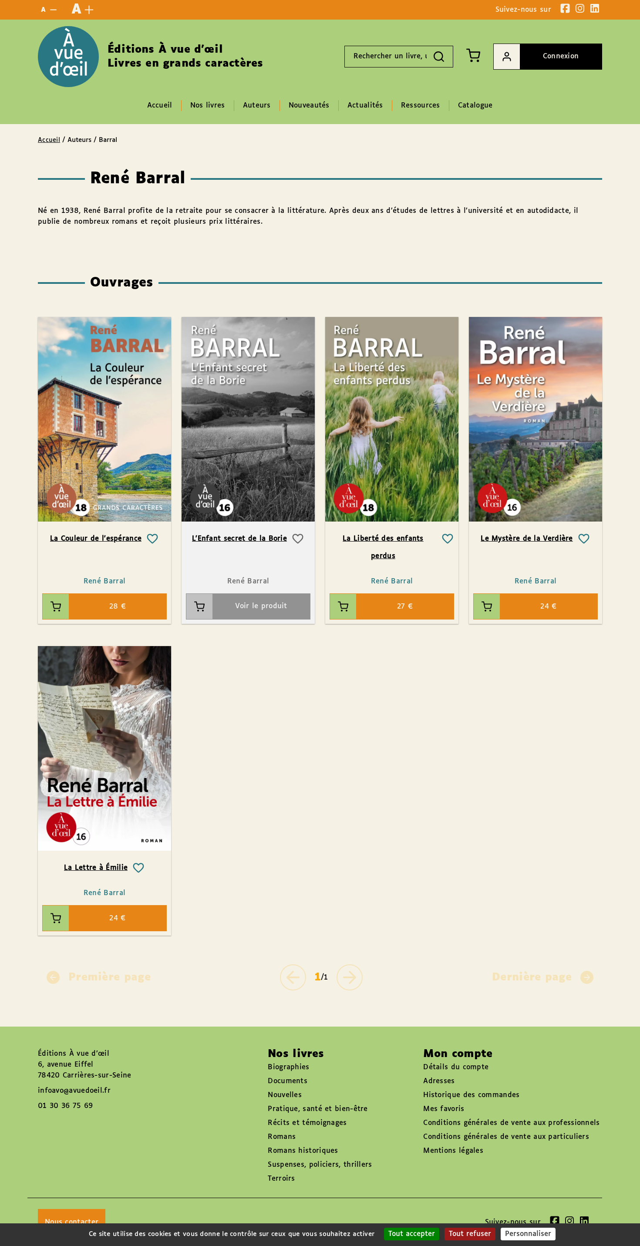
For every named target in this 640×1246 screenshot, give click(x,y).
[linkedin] (594, 8)
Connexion (561, 56)
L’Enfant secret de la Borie (239, 538)
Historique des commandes (471, 1095)
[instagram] (580, 8)
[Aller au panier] (473, 55)
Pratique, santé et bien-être (317, 1109)
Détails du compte (455, 1067)
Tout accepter (411, 1234)
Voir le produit (261, 606)
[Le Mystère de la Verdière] (535, 419)
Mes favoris (443, 1109)
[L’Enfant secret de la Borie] (248, 419)
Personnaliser (528, 1234)
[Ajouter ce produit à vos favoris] (152, 539)
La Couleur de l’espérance (96, 538)
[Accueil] (68, 56)
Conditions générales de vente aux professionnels (511, 1123)
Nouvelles (285, 1095)
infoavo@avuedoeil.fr (74, 1090)
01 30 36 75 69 (65, 1106)
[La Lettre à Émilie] (104, 748)
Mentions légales (453, 1151)
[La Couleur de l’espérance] (104, 419)
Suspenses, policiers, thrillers (320, 1165)
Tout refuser (470, 1234)
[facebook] (565, 8)
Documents (287, 1081)
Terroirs (281, 1178)
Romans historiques (303, 1151)
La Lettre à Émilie (96, 868)
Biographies (288, 1067)
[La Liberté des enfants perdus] (391, 419)
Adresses (439, 1081)
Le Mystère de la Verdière (527, 538)
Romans (282, 1137)
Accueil (49, 140)
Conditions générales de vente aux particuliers (506, 1137)
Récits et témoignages (307, 1123)
